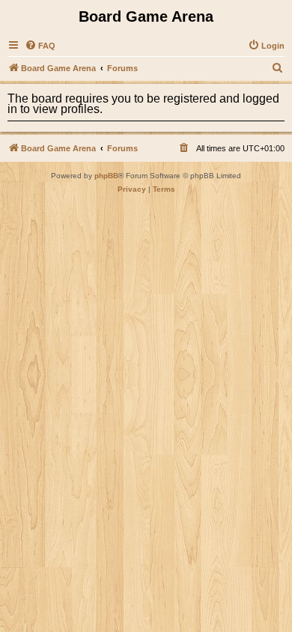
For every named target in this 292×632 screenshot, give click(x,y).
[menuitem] (40, 46)
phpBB (106, 175)
